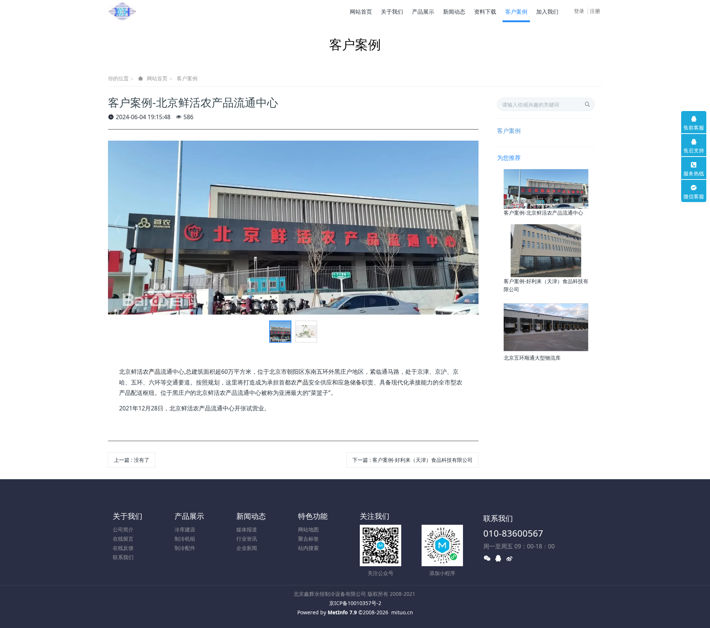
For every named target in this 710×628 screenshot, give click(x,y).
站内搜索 (308, 547)
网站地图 (308, 529)
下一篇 (412, 459)
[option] (293, 228)
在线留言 (123, 538)
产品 (154, 371)
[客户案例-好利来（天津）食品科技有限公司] (546, 249)
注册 (595, 10)
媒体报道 (246, 529)
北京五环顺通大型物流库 (532, 357)
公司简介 (123, 529)
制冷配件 (185, 547)
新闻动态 (251, 516)
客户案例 (187, 78)
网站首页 (361, 11)
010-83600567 (513, 533)
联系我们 (123, 557)
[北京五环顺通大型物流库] (546, 326)
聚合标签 (308, 538)
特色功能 (313, 516)
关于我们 (127, 516)
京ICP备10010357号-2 (355, 603)
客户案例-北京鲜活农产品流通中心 (543, 212)
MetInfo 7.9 (342, 612)
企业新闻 (246, 547)
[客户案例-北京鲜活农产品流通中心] (546, 188)
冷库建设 (185, 529)
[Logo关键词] (122, 11)
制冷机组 (185, 538)
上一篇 (131, 459)
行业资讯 (246, 538)
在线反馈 (123, 547)
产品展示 (189, 516)
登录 (579, 10)
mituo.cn (402, 612)
